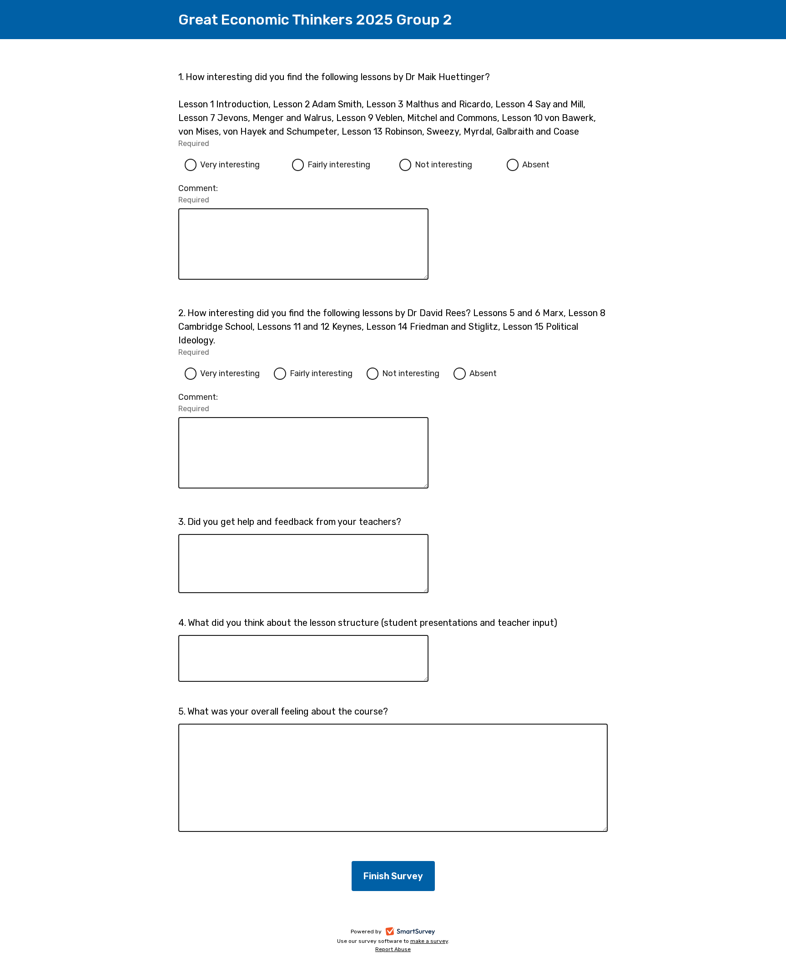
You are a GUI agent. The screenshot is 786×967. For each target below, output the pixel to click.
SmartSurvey (420, 932)
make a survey (429, 941)
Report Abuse (393, 949)
